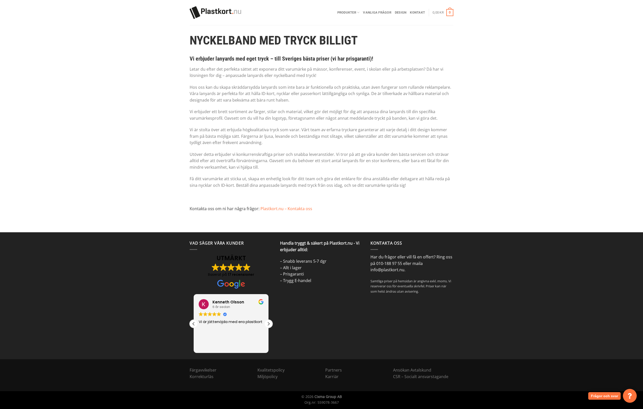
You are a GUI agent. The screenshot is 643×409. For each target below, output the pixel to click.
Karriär (332, 376)
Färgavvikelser (203, 370)
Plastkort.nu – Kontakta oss (286, 208)
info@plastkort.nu (387, 269)
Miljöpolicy (267, 376)
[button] (268, 324)
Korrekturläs (201, 376)
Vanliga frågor (377, 12)
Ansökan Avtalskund (412, 370)
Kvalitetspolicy (271, 370)
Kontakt (417, 12)
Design (401, 12)
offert (428, 257)
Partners (333, 370)
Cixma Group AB (328, 396)
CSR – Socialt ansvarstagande (420, 376)
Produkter (346, 12)
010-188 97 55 (389, 263)
